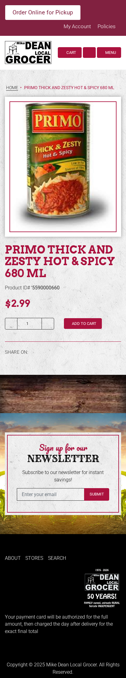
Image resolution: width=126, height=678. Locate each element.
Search (57, 558)
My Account (78, 26)
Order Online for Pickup (43, 12)
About (13, 558)
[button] (89, 52)
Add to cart (83, 323)
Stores (34, 558)
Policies (107, 26)
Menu (110, 52)
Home (12, 87)
